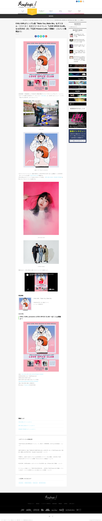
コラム (60, 11)
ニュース (32, 11)
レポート (51, 11)
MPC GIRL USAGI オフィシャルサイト (27, 425)
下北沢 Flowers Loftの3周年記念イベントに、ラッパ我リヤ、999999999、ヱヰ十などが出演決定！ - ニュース (41, 444)
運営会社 (37, 503)
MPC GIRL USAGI (49, 177)
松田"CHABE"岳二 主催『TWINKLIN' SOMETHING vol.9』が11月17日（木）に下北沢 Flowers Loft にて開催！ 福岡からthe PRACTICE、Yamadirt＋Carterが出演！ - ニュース (41, 451)
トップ (22, 11)
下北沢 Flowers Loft (34, 175)
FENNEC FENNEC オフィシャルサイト (27, 429)
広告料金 (65, 503)
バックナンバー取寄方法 (45, 503)
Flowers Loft (26, 385)
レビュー (70, 11)
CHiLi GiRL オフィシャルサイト (25, 422)
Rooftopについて (31, 503)
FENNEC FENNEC (58, 177)
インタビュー (41, 11)
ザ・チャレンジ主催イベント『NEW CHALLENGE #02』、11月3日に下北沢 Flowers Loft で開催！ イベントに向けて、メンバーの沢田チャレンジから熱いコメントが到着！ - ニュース (41, 469)
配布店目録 (54, 503)
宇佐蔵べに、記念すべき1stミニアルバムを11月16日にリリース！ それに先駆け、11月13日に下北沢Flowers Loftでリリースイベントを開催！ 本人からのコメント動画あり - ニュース (40, 457)
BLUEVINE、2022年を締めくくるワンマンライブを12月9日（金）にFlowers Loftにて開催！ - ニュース (40, 463)
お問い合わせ (71, 503)
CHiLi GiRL (43, 95)
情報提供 (60, 503)
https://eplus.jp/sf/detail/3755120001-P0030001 (28, 381)
